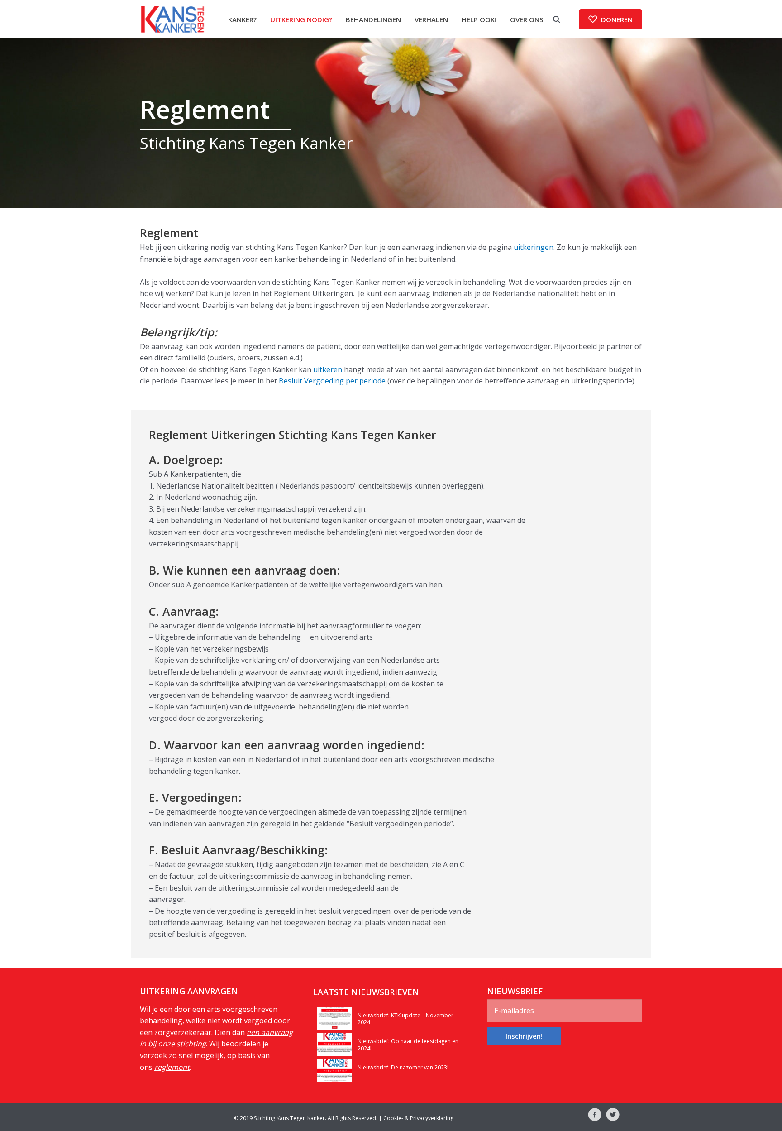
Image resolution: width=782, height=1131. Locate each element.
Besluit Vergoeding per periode (332, 381)
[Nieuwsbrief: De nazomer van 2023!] (334, 1070)
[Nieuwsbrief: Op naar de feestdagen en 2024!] (334, 1044)
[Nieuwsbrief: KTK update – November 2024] (334, 1018)
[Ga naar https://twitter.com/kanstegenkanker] (613, 1116)
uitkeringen (533, 247)
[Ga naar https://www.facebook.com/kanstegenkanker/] (594, 1116)
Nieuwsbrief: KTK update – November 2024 (405, 1018)
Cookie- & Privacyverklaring (418, 1118)
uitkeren (327, 369)
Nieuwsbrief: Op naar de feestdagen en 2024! (408, 1044)
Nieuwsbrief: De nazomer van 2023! (403, 1067)
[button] (610, 19)
